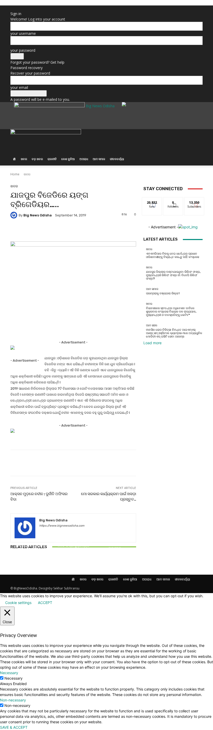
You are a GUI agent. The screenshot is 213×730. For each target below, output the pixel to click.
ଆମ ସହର (151, 325)
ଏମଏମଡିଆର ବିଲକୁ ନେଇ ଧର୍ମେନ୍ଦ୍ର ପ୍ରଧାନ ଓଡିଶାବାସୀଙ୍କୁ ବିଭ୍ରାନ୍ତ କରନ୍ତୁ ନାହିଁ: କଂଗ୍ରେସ (31, 549)
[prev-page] (11, 561)
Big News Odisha (37, 215)
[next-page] (14, 561)
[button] (196, 135)
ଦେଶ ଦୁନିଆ (68, 159)
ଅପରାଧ (83, 159)
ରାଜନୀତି (52, 159)
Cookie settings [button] (18, 602)
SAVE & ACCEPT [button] (14, 727)
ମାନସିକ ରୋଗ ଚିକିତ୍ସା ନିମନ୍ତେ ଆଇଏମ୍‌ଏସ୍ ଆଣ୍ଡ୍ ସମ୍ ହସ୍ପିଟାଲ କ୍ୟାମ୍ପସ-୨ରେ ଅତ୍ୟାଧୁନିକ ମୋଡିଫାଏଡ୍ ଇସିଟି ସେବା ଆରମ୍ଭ (174, 333)
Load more (152, 343)
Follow (173, 201)
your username (23, 33)
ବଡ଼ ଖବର (37, 159)
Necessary (13, 678)
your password (22, 50)
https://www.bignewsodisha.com (61, 525)
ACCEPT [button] (45, 602)
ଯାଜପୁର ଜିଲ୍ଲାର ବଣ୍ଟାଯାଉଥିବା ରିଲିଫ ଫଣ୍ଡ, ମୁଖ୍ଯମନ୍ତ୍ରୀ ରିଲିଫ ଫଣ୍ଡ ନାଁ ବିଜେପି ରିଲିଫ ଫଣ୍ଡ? (73, 547)
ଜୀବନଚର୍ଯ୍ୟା (117, 159)
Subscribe (194, 201)
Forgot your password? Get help (37, 62)
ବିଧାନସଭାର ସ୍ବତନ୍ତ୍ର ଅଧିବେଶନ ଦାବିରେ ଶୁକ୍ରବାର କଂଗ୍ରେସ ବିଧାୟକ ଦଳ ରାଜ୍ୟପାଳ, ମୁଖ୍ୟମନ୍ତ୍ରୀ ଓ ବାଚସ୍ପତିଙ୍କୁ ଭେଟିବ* (171, 312)
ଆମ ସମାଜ (99, 159)
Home (14, 174)
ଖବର (24, 159)
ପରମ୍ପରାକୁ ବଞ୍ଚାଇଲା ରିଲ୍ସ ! (115, 552)
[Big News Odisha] (14, 215)
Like (152, 201)
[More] (182, 463)
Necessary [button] (9, 673)
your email (19, 87)
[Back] (11, 8)
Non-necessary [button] (13, 700)
